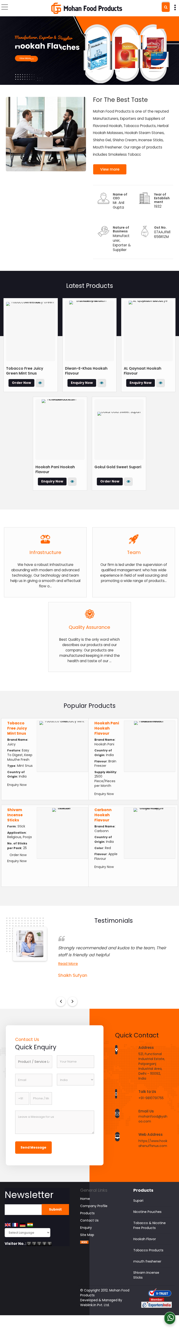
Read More (66, 963)
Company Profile (93, 1206)
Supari (138, 1200)
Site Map (87, 1234)
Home (85, 1198)
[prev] (60, 1001)
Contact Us (89, 1220)
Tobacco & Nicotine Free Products (149, 1225)
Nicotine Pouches (147, 1211)
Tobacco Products (148, 1250)
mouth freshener (147, 1261)
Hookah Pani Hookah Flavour (106, 728)
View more (109, 169)
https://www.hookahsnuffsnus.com (152, 1143)
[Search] (166, 7)
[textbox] (33, 1061)
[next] (72, 1001)
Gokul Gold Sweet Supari (117, 467)
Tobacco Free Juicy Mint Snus (17, 728)
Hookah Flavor (144, 1239)
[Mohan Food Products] (86, 8)
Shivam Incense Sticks (15, 814)
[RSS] (84, 1242)
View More (40, 383)
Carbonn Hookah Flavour (103, 814)
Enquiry (86, 1227)
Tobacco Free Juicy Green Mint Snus (24, 371)
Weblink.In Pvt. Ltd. (95, 1305)
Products (87, 1213)
